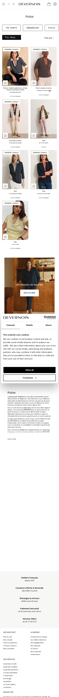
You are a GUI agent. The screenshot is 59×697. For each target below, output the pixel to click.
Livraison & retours (10, 646)
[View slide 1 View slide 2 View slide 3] (15, 118)
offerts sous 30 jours (29, 599)
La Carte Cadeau (9, 684)
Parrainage (7, 679)
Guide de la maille (9, 664)
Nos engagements (37, 643)
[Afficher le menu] (4, 4)
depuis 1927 (29, 579)
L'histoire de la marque (39, 637)
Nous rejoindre (36, 652)
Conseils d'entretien (10, 673)
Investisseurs (35, 654)
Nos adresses (35, 646)
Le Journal (34, 649)
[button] (9, 4)
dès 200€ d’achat (29, 589)
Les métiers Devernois (38, 640)
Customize (28, 378)
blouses (12, 432)
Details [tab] (29, 325)
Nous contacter (8, 649)
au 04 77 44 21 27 (30, 620)
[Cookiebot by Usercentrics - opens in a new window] (44, 317)
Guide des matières (10, 667)
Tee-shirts (11, 27)
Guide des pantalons (10, 670)
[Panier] (49, 4)
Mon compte (7, 640)
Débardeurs (32, 27)
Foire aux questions (10, 643)
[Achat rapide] (5, 82)
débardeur (27, 408)
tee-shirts (13, 419)
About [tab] (48, 325)
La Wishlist (7, 687)
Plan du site (7, 637)
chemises (46, 430)
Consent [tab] (10, 325)
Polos (51, 27)
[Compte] (55, 4)
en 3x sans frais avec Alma (29, 610)
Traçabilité (7, 681)
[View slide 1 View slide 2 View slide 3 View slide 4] (15, 66)
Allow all (29, 370)
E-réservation (8, 676)
